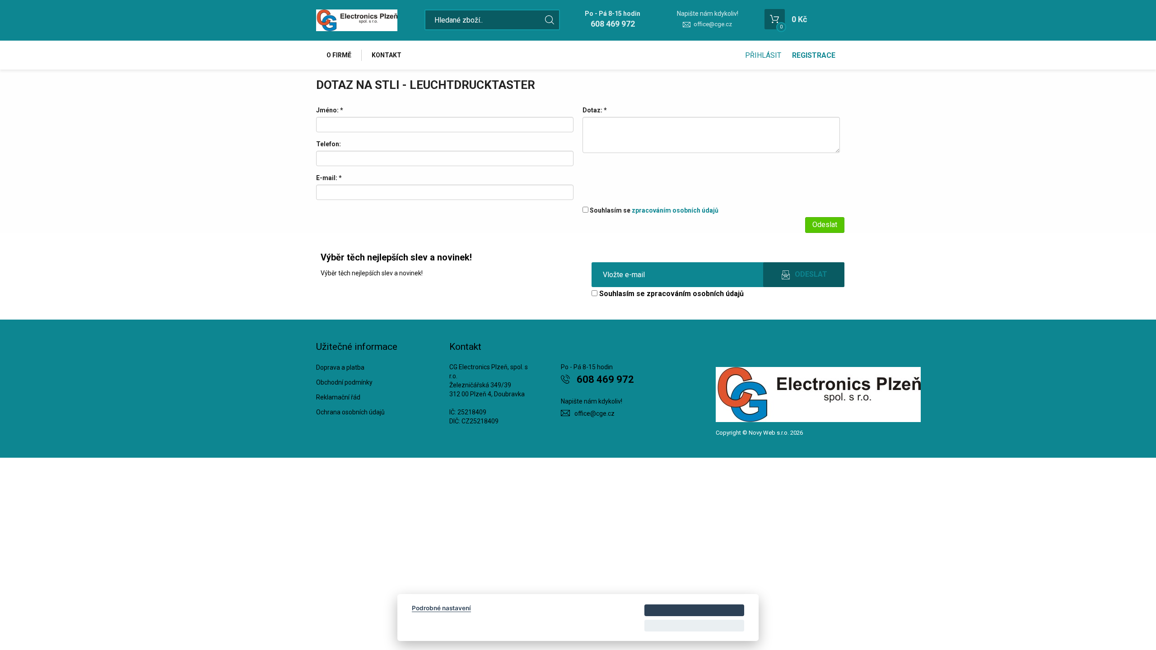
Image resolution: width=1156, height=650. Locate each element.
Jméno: (329, 110)
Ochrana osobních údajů (350, 412)
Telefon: (328, 144)
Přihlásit (763, 55)
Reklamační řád (338, 397)
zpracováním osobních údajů (675, 210)
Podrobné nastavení (441, 608)
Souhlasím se (653, 210)
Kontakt (386, 55)
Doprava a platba (340, 367)
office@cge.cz (713, 24)
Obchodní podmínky (344, 382)
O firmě (338, 55)
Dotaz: (595, 110)
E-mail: (329, 177)
